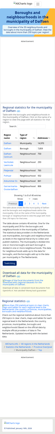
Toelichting (9, 263)
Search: (13, 126)
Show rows (27, 198)
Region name (7, 136)
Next (44, 203)
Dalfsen (7, 143)
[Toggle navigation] (37, 4)
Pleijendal (8, 170)
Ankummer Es (10, 181)
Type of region (23, 136)
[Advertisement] (27, 72)
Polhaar (7, 175)
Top (40, 350)
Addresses (43, 138)
